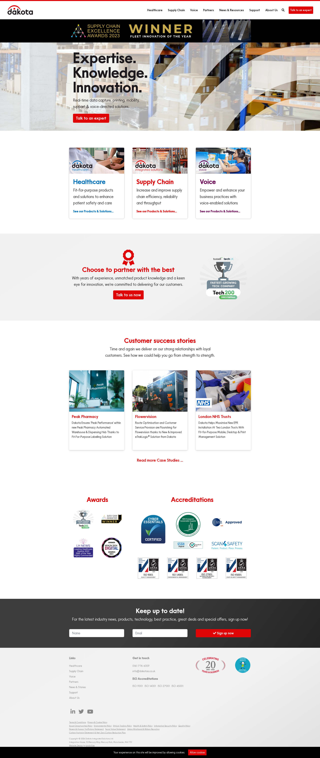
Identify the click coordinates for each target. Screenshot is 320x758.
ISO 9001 (137, 686)
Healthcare (154, 10)
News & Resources (231, 10)
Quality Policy (184, 726)
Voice (194, 10)
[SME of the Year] (83, 547)
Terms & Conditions (77, 722)
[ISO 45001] (236, 568)
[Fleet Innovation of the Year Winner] (112, 519)
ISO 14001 (150, 686)
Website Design (76, 745)
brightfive (90, 745)
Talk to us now (128, 295)
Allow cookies (197, 752)
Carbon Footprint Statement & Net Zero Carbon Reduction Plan (97, 732)
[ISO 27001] (207, 568)
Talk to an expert (301, 10)
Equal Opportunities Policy (80, 726)
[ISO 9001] (148, 568)
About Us (271, 10)
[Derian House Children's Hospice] (241, 676)
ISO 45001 (177, 686)
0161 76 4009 (141, 666)
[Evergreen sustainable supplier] (188, 524)
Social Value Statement (115, 729)
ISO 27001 (164, 686)
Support (254, 10)
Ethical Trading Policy (122, 726)
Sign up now (225, 633)
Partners (208, 10)
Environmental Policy (103, 726)
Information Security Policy (165, 726)
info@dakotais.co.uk (143, 671)
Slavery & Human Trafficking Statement (86, 729)
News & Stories (77, 687)
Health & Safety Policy (142, 726)
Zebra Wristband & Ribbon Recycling (143, 729)
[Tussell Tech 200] (83, 519)
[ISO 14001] (177, 568)
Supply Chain (176, 10)
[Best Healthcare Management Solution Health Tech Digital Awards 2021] (112, 548)
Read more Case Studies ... (160, 460)
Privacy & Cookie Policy (97, 722)
